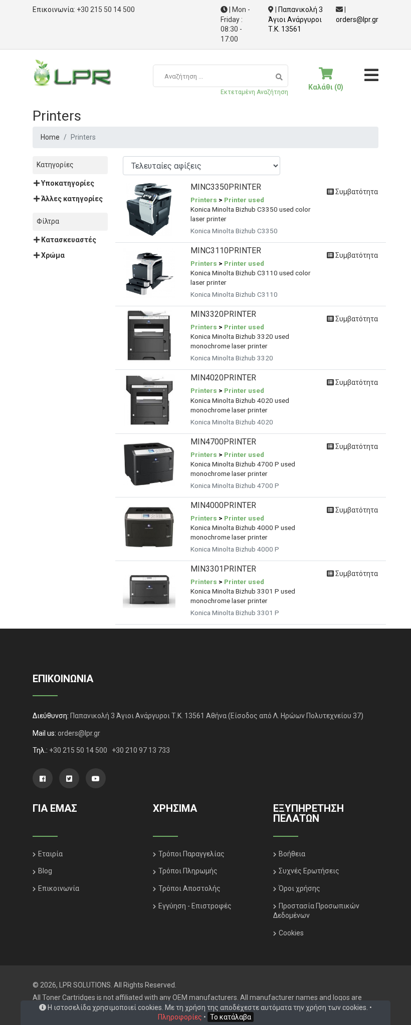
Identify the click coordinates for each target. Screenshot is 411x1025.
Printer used (244, 200)
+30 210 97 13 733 (141, 750)
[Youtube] (96, 778)
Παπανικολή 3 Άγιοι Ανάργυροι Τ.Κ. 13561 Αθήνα (148, 716)
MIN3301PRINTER (223, 569)
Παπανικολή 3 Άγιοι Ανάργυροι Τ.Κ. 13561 (295, 19)
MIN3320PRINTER (223, 314)
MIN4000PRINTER (223, 505)
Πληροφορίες (180, 1017)
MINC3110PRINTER (225, 250)
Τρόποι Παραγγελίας (191, 854)
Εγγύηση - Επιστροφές (195, 906)
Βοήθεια (292, 854)
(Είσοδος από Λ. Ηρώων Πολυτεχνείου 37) (295, 716)
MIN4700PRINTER (223, 441)
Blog (45, 871)
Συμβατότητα (356, 192)
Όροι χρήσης (299, 888)
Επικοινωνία (58, 888)
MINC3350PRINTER (225, 187)
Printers (203, 200)
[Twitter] (69, 778)
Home (50, 137)
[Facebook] (43, 778)
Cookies (291, 933)
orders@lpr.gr (357, 20)
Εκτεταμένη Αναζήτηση (254, 92)
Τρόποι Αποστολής (189, 888)
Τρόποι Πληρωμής (188, 871)
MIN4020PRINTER (223, 377)
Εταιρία (50, 854)
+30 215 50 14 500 (106, 10)
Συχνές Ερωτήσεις (309, 871)
